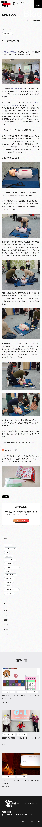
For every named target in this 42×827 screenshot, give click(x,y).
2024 (6, 620)
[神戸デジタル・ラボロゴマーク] (21, 803)
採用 (7, 571)
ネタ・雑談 (9, 593)
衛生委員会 (9, 578)
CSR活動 (8, 582)
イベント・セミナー (11, 567)
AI (7, 552)
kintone (8, 556)
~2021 (6, 634)
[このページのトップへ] (38, 792)
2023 (6, 625)
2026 (6, 610)
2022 (6, 629)
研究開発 (8, 564)
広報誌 (8, 586)
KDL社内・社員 (10, 575)
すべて (8, 545)
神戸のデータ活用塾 (11, 590)
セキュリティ (9, 560)
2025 (6, 615)
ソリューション (10, 549)
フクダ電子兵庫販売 (9, 52)
